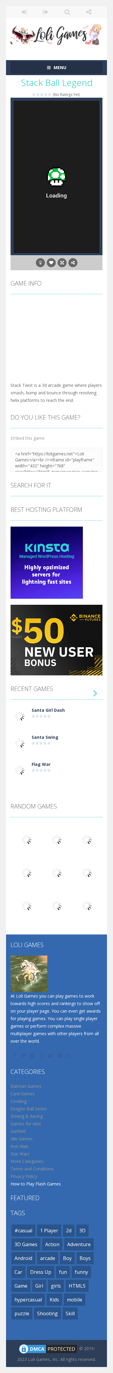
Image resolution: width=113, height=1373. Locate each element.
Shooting (47, 1313)
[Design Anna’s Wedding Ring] (26, 872)
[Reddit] (33, 1055)
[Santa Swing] (20, 743)
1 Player (49, 1230)
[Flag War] (20, 770)
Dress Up (40, 1272)
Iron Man (19, 1146)
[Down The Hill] (87, 905)
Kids (54, 1299)
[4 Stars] (46, 94)
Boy (67, 1258)
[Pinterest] (51, 1055)
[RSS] (69, 1055)
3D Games (25, 1244)
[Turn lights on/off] (40, 262)
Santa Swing (45, 737)
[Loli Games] (56, 33)
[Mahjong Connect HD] (26, 905)
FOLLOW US (89, 12)
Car (18, 1272)
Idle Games (22, 1139)
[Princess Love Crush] (26, 839)
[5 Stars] (50, 94)
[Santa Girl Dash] (20, 716)
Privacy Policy (24, 1176)
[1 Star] (34, 94)
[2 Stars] (38, 94)
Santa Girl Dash (48, 710)
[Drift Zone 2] (57, 905)
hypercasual (28, 1299)
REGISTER (45, 12)
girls (56, 1286)
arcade (47, 1258)
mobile (74, 1299)
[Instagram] (42, 1055)
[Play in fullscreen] (62, 262)
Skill (70, 1313)
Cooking (19, 1101)
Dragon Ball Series (29, 1109)
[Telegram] (60, 1055)
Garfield (18, 1131)
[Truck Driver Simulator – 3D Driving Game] (57, 872)
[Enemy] (87, 872)
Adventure (79, 1244)
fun (63, 1272)
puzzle (21, 1313)
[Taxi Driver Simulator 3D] (57, 839)
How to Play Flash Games (36, 1184)
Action (52, 1244)
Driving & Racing (27, 1116)
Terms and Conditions (32, 1169)
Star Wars (20, 1154)
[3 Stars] (42, 94)
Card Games (23, 1093)
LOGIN (24, 12)
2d (68, 1230)
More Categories (27, 1161)
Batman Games (26, 1086)
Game (20, 1286)
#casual (23, 1230)
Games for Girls (26, 1124)
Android (23, 1258)
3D (82, 1230)
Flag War (41, 764)
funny (81, 1272)
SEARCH (67, 12)
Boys (85, 1258)
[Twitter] (24, 1055)
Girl (39, 1286)
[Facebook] (15, 1055)
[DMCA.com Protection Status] (48, 1348)
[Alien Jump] (87, 839)
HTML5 (77, 1286)
